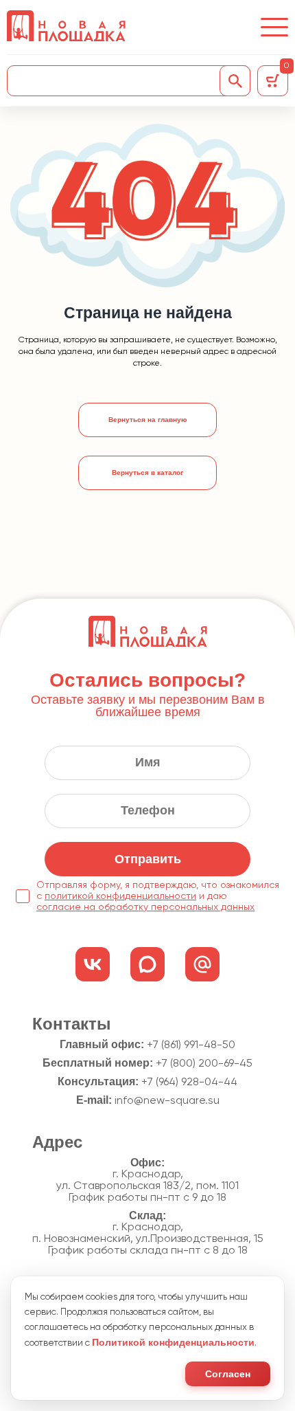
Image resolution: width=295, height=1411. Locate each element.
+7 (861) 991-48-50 (191, 1045)
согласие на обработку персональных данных (145, 907)
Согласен (227, 1373)
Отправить (148, 859)
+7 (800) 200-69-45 (204, 1063)
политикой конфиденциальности (120, 896)
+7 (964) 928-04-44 (189, 1082)
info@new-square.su (167, 1101)
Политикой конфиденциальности (173, 1342)
